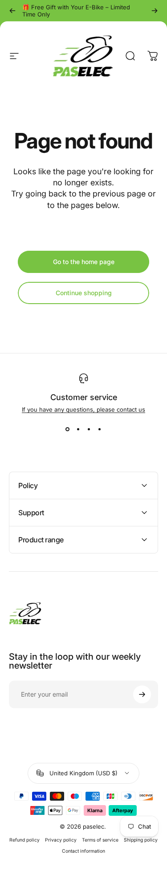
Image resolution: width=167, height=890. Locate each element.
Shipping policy (141, 840)
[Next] (154, 10)
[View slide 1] (67, 429)
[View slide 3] (89, 429)
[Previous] (12, 10)
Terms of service (100, 840)
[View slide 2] (78, 429)
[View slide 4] (99, 429)
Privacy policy (61, 840)
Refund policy (24, 840)
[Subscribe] (142, 694)
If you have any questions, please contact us (83, 409)
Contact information (83, 851)
